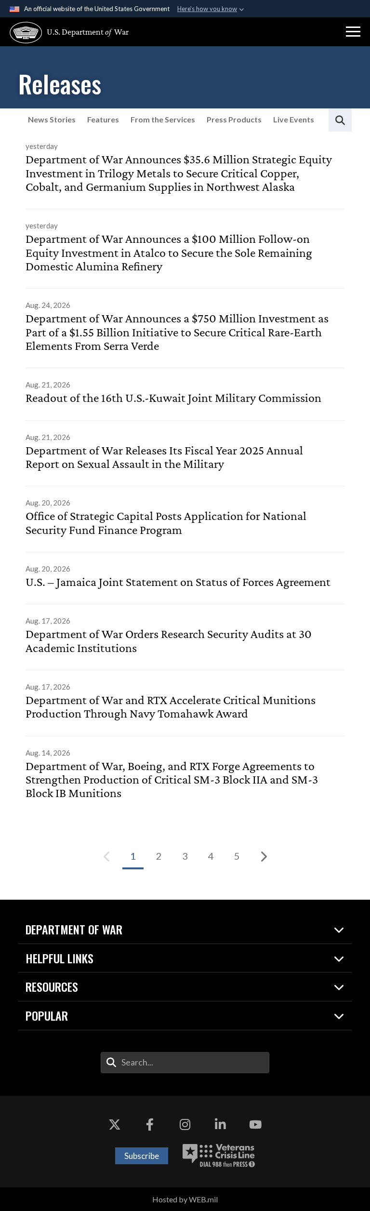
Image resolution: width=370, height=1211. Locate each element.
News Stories (52, 119)
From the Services (163, 119)
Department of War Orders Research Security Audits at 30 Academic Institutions (169, 640)
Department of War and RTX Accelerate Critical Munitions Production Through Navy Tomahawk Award (171, 706)
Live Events (293, 119)
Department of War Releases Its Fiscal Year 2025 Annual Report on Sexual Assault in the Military (164, 457)
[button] (353, 32)
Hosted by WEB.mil (185, 1199)
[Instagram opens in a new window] (185, 1125)
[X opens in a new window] (115, 1125)
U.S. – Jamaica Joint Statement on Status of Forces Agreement (178, 582)
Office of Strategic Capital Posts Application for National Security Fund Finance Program (166, 522)
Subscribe (141, 1156)
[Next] (263, 856)
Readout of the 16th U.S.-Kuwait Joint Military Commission (173, 398)
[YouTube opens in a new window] (255, 1125)
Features (103, 119)
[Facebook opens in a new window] (150, 1125)
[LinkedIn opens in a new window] (220, 1125)
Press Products (234, 119)
